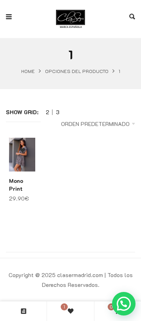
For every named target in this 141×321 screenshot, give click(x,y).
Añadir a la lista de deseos (22, 150)
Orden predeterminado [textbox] (95, 124)
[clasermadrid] (70, 17)
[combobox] (88, 124)
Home (28, 71)
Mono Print (16, 184)
